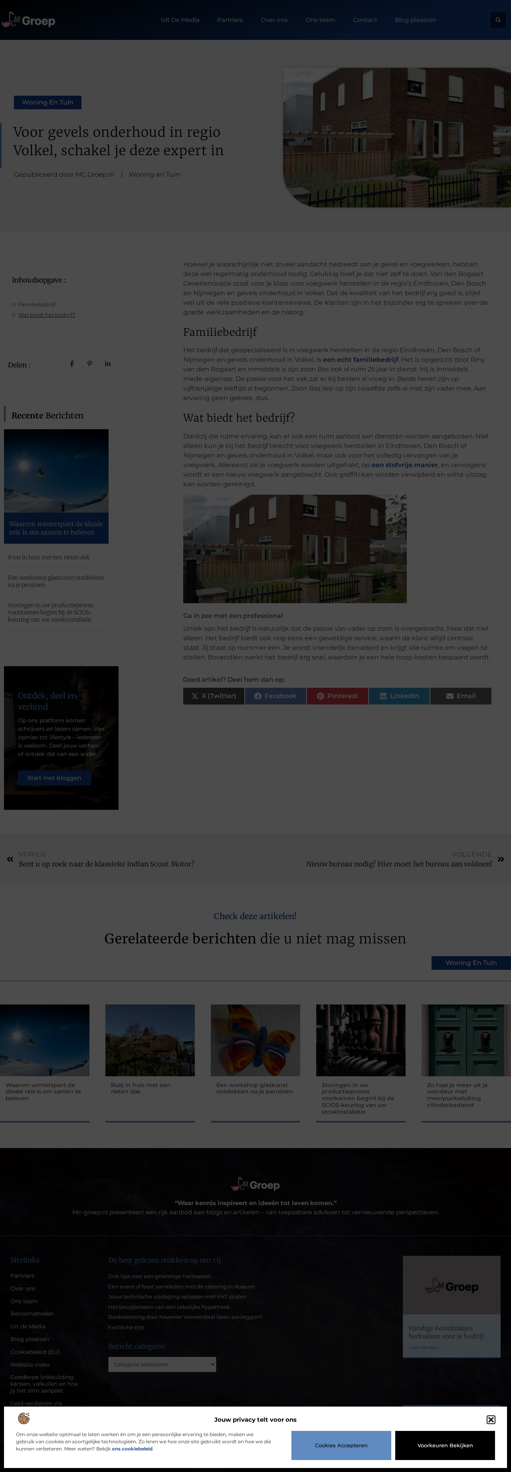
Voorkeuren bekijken (445, 1445)
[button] (491, 1420)
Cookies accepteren (341, 1445)
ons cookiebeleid (132, 1449)
